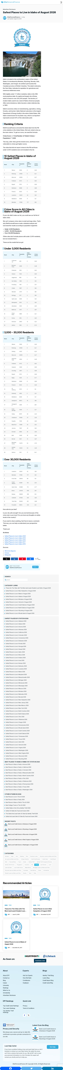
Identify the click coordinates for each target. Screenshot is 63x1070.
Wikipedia (8, 555)
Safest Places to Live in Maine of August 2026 (15, 943)
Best (27, 856)
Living (23, 17)
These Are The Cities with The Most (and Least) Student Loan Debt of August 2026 (15, 910)
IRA (32, 864)
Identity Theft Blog (48, 975)
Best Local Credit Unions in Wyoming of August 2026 (22, 829)
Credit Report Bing (48, 980)
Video (35, 873)
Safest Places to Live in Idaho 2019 (15, 538)
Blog (4, 980)
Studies (25, 873)
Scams (39, 870)
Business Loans (34, 856)
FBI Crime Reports (10, 551)
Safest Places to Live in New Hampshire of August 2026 (42, 910)
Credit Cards (45, 859)
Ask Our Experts (27, 975)
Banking (22, 856)
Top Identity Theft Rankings (8, 1011)
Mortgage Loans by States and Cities (41, 867)
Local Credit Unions (18, 867)
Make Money (28, 867)
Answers (7, 856)
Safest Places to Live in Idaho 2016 (15, 544)
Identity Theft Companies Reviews (44, 861)
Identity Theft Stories (10, 864)
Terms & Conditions (28, 1008)
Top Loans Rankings (9, 1008)
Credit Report (53, 859)
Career (5, 983)
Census (7, 553)
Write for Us (6, 990)
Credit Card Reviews (35, 859)
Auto (17, 856)
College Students (25, 859)
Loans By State (8, 867)
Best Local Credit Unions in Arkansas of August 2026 (22, 824)
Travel (30, 873)
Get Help (52, 1047)
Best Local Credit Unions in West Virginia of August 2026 (23, 839)
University (6, 985)
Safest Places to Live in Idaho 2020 (15, 536)
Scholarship (46, 870)
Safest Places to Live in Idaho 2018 (15, 540)
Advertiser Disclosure (9, 9)
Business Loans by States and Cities (48, 856)
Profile (34, 566)
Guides (24, 861)
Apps (12, 856)
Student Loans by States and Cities (13, 873)
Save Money (33, 870)
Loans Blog (46, 978)
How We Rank (27, 978)
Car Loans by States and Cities (12, 859)
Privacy (25, 1006)
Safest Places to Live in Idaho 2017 (15, 542)
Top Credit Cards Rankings (11, 1006)
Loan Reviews (43, 864)
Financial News (12, 861)
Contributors (26, 980)
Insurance (27, 864)
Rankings (5, 988)
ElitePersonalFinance (13, 17)
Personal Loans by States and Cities (13, 870)
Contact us (6, 978)
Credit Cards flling (48, 983)
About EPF (6, 975)
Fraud (19, 861)
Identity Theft (32, 861)
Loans (50, 864)
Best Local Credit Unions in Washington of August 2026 (23, 844)
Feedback (26, 983)
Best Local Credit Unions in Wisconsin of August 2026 (22, 834)
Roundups (25, 870)
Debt (6, 861)
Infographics (19, 864)
